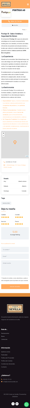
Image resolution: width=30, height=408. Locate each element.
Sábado (6, 186)
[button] (26, 404)
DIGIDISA (15, 396)
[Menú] (28, 4)
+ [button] (3, 133)
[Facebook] (17, 403)
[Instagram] (13, 403)
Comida (17, 214)
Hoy (5, 181)
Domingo (6, 191)
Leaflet (27, 156)
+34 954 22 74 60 (10, 162)
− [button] (3, 136)
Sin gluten (6, 203)
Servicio (3, 221)
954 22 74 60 (16, 21)
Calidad (3, 214)
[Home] (15, 308)
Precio (17, 221)
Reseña (16, 25)
